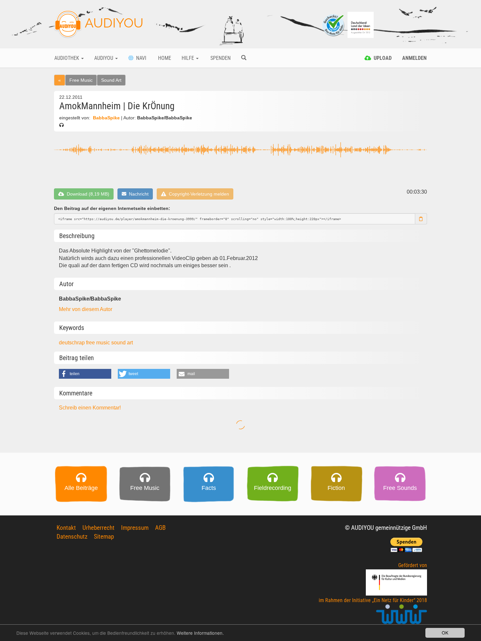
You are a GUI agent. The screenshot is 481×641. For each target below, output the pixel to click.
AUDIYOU (112, 22)
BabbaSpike (106, 117)
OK (445, 632)
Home (164, 58)
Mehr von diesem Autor (85, 309)
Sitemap (104, 536)
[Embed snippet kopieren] (421, 218)
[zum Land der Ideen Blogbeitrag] (360, 24)
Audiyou (104, 58)
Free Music (81, 80)
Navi (140, 58)
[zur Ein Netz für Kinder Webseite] (401, 617)
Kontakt (66, 527)
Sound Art (111, 80)
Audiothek (67, 58)
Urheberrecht (98, 527)
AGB (160, 527)
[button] (85, 374)
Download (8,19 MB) (86, 194)
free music (98, 342)
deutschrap (72, 342)
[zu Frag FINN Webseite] (333, 24)
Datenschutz (72, 536)
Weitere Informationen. (200, 633)
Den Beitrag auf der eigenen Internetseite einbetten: (112, 208)
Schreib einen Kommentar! (90, 407)
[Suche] (244, 58)
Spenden (220, 58)
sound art (122, 342)
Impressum (135, 527)
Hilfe (188, 58)
